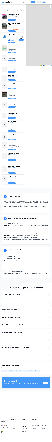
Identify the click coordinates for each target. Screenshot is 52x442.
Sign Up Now (23, 429)
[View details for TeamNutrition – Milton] (13, 69)
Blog (12, 425)
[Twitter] (5, 427)
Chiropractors (26, 370)
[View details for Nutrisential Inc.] (13, 49)
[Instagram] (3, 427)
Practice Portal (24, 431)
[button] (50, 6)
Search (33, 2)
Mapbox (45, 65)
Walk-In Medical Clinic (35, 422)
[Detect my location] (29, 2)
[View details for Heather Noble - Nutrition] (13, 39)
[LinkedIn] (7, 427)
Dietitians (13, 15)
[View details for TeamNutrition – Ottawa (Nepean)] (13, 156)
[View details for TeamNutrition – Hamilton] (13, 58)
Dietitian (33, 429)
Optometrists (37, 370)
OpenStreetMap (49, 65)
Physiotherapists (18, 370)
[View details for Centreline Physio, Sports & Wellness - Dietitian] (13, 27)
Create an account (24, 421)
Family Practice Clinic (35, 421)
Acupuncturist (44, 425)
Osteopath (43, 422)
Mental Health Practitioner (35, 425)
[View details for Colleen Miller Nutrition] (13, 126)
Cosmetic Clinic (44, 431)
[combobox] (10, 10)
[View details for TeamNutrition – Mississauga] (13, 115)
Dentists (31, 370)
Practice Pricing (24, 432)
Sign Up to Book (12, 42)
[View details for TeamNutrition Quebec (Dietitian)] (13, 17)
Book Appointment (12, 31)
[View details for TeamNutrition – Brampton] (13, 104)
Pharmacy (33, 424)
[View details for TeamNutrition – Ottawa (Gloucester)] (13, 169)
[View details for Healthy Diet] (13, 95)
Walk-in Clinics (4, 370)
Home (12, 421)
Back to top (45, 382)
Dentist (43, 421)
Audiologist (43, 428)
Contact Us (13, 428)
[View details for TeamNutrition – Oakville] (13, 86)
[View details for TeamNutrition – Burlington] (13, 77)
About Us (12, 422)
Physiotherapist (34, 428)
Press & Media (13, 424)
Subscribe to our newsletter (25, 424)
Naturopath (43, 426)
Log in (22, 422)
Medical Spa (44, 429)
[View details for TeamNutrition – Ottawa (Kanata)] (13, 146)
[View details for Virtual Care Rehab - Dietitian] (13, 180)
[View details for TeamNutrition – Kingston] (13, 137)
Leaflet (42, 65)
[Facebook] (1, 427)
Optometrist (33, 431)
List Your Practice (24, 428)
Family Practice (11, 370)
